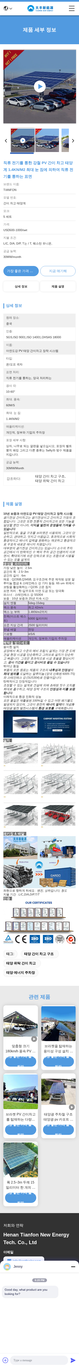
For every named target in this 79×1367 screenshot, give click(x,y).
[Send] (73, 1360)
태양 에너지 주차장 (20, 972)
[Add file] (5, 1360)
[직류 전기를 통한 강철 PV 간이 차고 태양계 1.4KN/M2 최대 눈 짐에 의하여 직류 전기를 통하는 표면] (39, 86)
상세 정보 (21, 286)
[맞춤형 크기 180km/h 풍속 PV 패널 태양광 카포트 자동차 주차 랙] (20, 1024)
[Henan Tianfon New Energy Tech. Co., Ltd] (40, 8)
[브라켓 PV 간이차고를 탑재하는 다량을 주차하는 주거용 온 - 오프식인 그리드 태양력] (20, 1091)
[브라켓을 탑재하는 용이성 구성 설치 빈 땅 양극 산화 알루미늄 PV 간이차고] (58, 1023)
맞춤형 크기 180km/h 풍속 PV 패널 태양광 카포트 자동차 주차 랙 (20, 1049)
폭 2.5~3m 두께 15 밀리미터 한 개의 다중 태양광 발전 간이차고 (20, 1185)
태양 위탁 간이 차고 (21, 963)
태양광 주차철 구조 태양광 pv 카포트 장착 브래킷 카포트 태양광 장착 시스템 (58, 1117)
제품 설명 (58, 286)
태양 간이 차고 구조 (39, 954)
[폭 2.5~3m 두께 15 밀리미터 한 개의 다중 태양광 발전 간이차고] (20, 1159)
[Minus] (73, 1266)
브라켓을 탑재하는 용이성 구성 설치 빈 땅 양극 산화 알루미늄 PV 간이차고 (58, 1049)
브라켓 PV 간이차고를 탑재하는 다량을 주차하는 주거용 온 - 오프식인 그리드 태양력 (20, 1117)
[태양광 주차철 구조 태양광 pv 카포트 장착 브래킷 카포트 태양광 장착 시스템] (58, 1092)
